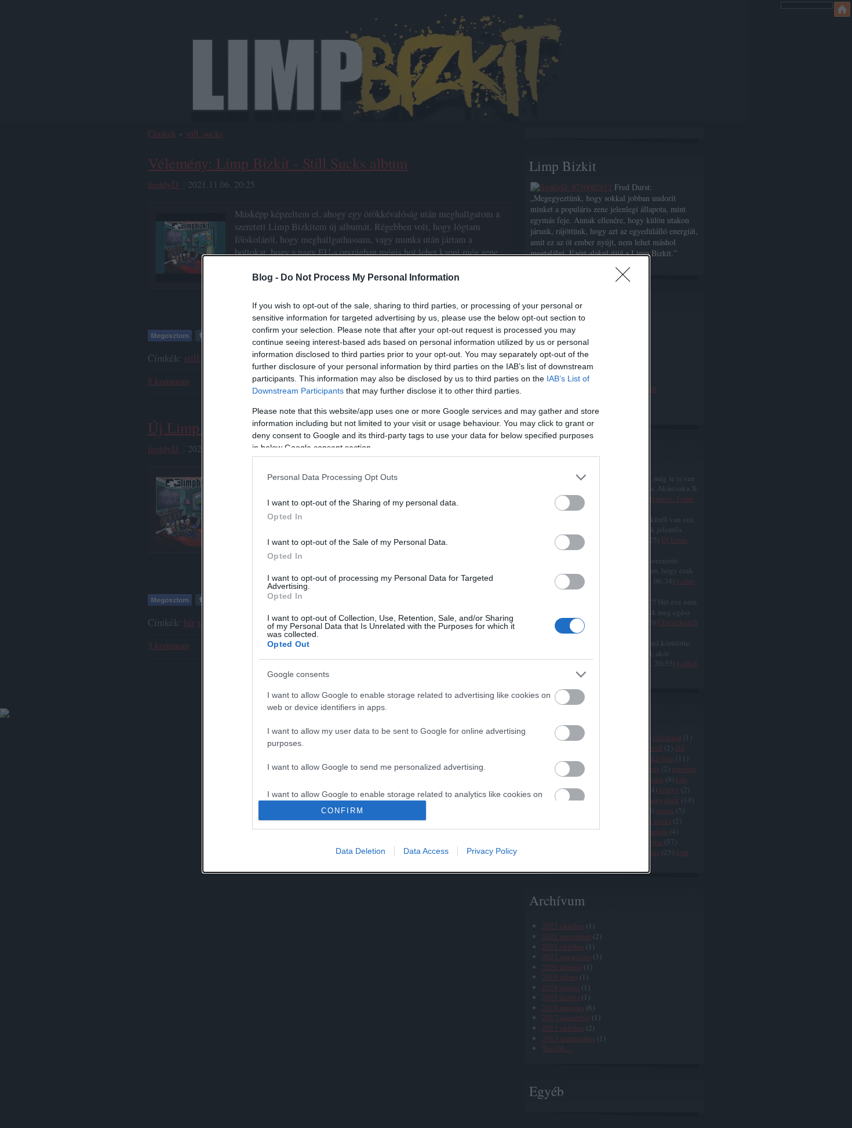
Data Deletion (360, 851)
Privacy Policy (492, 851)
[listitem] (426, 477)
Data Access (426, 851)
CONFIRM (342, 810)
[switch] (570, 503)
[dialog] (426, 564)
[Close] (627, 278)
